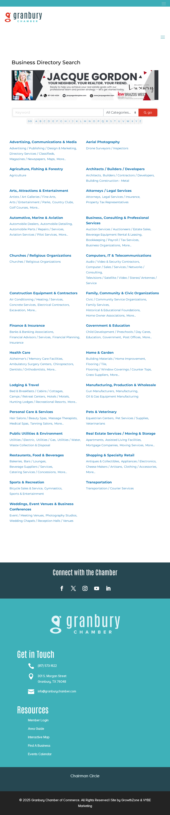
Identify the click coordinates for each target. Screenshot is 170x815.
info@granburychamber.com (57, 691)
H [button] (66, 121)
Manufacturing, (127, 391)
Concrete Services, (23, 304)
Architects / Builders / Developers (115, 169)
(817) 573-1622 (47, 666)
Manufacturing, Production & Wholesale (121, 385)
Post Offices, (132, 337)
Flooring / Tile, (96, 364)
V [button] (123, 121)
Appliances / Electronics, (138, 461)
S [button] (111, 121)
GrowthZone (130, 800)
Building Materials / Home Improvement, (116, 358)
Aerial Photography (103, 142)
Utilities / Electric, (22, 439)
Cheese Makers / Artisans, (104, 466)
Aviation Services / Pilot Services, (33, 234)
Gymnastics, (53, 488)
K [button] (77, 121)
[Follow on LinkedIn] (108, 588)
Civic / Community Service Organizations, (116, 299)
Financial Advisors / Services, (30, 337)
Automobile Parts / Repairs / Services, (37, 229)
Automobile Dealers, (24, 223)
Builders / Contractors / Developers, (128, 175)
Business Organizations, (103, 245)
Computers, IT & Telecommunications (118, 255)
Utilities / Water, (69, 439)
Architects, (94, 175)
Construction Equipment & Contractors (44, 293)
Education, (93, 337)
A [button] (36, 121)
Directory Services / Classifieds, (32, 153)
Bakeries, (16, 461)
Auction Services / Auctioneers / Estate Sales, (118, 229)
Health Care (20, 353)
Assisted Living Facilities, (123, 439)
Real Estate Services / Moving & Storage (120, 433)
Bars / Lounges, (35, 461)
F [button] (57, 121)
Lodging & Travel (24, 385)
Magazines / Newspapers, (28, 159)
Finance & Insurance (27, 325)
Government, (112, 337)
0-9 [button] (30, 121)
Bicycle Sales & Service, (26, 488)
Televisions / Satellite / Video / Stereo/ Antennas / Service (121, 280)
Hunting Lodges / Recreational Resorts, (38, 401)
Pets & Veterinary (101, 412)
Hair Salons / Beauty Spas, (28, 418)
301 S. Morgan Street (52, 676)
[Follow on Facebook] (62, 588)
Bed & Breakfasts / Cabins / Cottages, (36, 391)
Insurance (16, 342)
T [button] (114, 121)
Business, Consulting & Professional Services (117, 220)
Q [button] (103, 121)
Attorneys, (93, 196)
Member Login (38, 720)
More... (61, 159)
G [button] (61, 121)
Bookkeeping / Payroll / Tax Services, (112, 240)
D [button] (49, 121)
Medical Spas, (19, 423)
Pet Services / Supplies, (132, 418)
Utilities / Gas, (46, 439)
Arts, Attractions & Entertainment (39, 191)
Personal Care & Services (31, 412)
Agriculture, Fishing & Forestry (36, 169)
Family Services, (97, 304)
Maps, (51, 159)
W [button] (128, 121)
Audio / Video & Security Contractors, (113, 261)
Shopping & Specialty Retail (110, 455)
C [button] (44, 121)
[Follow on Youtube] (97, 588)
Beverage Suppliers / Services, (31, 466)
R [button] (107, 121)
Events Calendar (40, 754)
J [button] (72, 121)
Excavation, (18, 310)
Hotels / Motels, (58, 396)
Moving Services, (132, 445)
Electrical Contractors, (54, 304)
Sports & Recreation (27, 482)
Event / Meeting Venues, (27, 515)
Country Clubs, (63, 202)
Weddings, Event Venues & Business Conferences (42, 506)
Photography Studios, (61, 515)
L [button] (80, 121)
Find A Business (39, 746)
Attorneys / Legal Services (109, 191)
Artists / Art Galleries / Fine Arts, (33, 196)
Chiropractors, (63, 364)
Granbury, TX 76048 (52, 681)
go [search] (150, 112)
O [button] (94, 121)
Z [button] (140, 121)
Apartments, (95, 439)
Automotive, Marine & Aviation (36, 218)
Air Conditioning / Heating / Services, (36, 299)
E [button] (53, 121)
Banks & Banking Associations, (32, 331)
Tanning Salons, (41, 423)
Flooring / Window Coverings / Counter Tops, (119, 369)
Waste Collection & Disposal (30, 445)
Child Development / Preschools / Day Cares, (118, 331)
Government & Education (108, 325)
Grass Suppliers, (97, 374)
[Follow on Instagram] (85, 588)
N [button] (90, 121)
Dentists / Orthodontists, (28, 369)
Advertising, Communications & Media (43, 142)
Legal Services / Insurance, (121, 196)
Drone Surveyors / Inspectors (107, 148)
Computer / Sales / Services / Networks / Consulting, (115, 269)
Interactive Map (39, 737)
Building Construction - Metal (107, 180)
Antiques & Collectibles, (103, 461)
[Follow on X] (73, 588)
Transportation (99, 482)
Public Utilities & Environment (36, 433)
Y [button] (136, 121)
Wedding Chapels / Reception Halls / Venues (41, 520)
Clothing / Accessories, (140, 466)
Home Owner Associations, (105, 315)
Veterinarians (95, 423)
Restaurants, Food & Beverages (37, 455)
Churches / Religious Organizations (40, 255)
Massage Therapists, (63, 418)
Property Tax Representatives (107, 202)
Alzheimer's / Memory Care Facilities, (36, 358)
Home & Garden (100, 353)
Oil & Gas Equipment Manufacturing (112, 396)
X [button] (132, 121)
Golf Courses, (19, 207)
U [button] (119, 121)
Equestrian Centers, (100, 418)
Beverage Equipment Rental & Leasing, (114, 234)
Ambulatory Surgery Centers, (31, 364)
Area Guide (36, 729)
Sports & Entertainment (27, 493)
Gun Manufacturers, (100, 391)
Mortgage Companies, (102, 445)
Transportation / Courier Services (110, 488)
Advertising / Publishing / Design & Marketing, (43, 148)
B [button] (40, 121)
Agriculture (18, 175)
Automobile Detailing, (56, 223)
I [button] (69, 121)
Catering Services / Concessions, (33, 472)
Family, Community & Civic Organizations (122, 293)
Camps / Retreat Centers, (28, 396)
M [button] (85, 121)
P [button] (98, 121)
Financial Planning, (66, 337)
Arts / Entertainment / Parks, (30, 202)
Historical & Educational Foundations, (113, 310)
